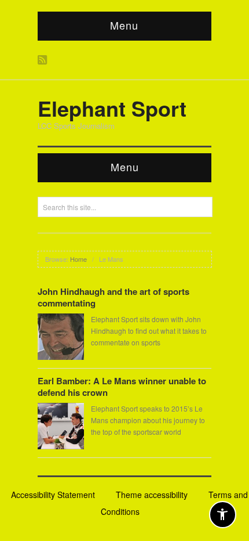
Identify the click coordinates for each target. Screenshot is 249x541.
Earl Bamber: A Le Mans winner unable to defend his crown (122, 386)
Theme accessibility (152, 494)
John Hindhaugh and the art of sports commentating (113, 297)
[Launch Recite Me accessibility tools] (222, 514)
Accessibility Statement (53, 494)
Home (78, 259)
